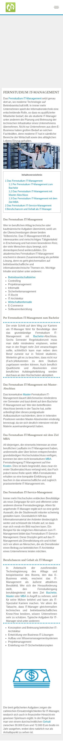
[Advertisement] (31, 49)
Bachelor (38, 336)
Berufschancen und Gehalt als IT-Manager (28, 209)
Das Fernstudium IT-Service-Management (28, 205)
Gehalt (47, 721)
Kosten (7, 466)
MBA (48, 459)
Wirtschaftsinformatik (20, 302)
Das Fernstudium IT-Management (23, 180)
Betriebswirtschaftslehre (22, 277)
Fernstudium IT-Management (25, 98)
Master (27, 394)
